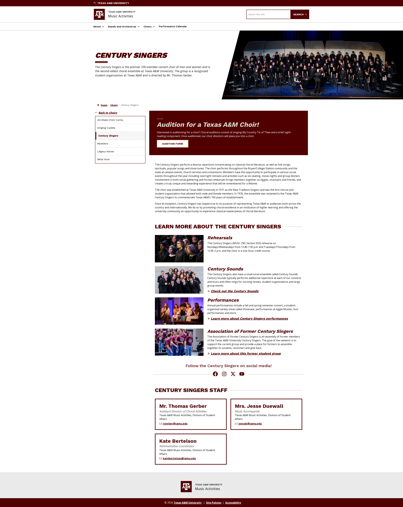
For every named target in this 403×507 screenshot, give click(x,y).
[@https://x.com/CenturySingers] (233, 374)
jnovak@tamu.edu (250, 423)
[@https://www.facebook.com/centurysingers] (215, 374)
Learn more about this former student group (246, 353)
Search (298, 14)
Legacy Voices (105, 151)
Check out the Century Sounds (234, 291)
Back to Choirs (108, 112)
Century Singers (108, 135)
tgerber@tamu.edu (175, 423)
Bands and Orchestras (122, 26)
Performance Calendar (173, 26)
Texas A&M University (113, 3)
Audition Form (172, 143)
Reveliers (102, 143)
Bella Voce (103, 159)
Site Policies (213, 502)
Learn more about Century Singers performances (249, 318)
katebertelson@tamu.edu (179, 458)
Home (104, 105)
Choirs (148, 26)
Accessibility (233, 502)
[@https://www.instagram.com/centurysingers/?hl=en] (224, 374)
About (97, 26)
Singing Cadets (106, 127)
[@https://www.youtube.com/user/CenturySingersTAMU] (241, 374)
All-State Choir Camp (110, 119)
